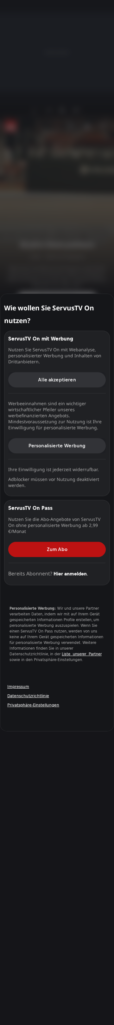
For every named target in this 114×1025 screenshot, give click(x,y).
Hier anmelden (70, 573)
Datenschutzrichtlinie (28, 695)
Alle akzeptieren (57, 379)
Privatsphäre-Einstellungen (33, 705)
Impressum (18, 686)
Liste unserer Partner (82, 654)
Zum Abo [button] (57, 549)
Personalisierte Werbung (57, 445)
